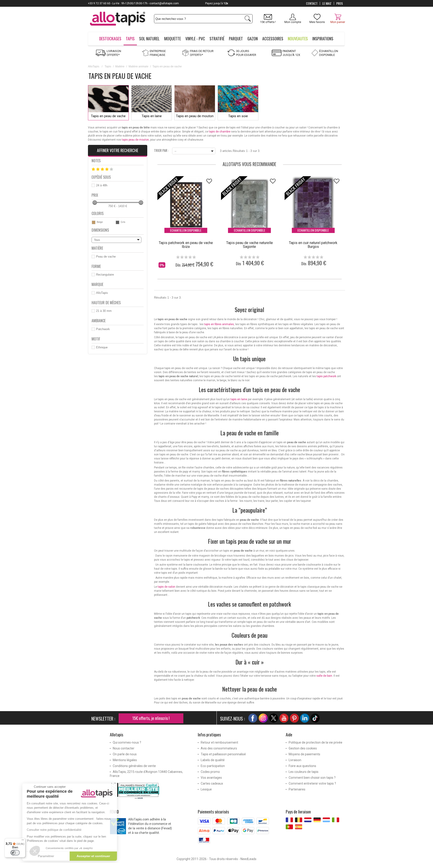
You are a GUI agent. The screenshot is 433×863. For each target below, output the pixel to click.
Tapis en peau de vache (108, 116)
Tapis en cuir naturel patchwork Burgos (313, 245)
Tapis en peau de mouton (195, 116)
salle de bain (324, 675)
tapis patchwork (326, 376)
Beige (100, 222)
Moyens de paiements (304, 754)
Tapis (108, 66)
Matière (119, 66)
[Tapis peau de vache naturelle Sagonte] (249, 204)
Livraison (295, 760)
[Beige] (93, 222)
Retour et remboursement (219, 742)
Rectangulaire (105, 274)
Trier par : (161, 150)
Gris (123, 222)
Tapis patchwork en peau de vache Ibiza (186, 245)
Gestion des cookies (303, 748)
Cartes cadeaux (212, 783)
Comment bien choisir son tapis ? (312, 777)
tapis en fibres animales (219, 324)
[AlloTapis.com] (117, 19)
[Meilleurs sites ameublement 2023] (150, 791)
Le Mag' (327, 3)
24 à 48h (101, 185)
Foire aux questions (302, 766)
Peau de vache (106, 256)
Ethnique (102, 347)
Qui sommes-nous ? (127, 742)
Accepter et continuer (100, 856)
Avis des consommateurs (219, 748)
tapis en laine (238, 399)
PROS (339, 3)
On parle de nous (125, 754)
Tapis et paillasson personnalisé (223, 754)
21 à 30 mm (104, 311)
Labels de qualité (213, 760)
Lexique (206, 789)
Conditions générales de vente (134, 766)
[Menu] (22, 841)
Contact (312, 3)
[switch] (15, 852)
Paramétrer (53, 856)
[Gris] (117, 222)
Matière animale (138, 66)
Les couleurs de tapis (303, 772)
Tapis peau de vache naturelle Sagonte (249, 245)
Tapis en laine (152, 116)
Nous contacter (123, 748)
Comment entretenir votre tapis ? (312, 783)
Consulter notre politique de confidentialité (61, 829)
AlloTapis (93, 66)
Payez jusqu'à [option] (216, 3)
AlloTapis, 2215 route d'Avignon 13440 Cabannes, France (146, 774)
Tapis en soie (238, 116)
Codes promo (210, 772)
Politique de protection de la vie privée (315, 742)
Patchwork (103, 329)
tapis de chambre (219, 131)
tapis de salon (166, 586)
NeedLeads (248, 859)
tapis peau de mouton (135, 139)
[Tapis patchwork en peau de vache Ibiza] (185, 204)
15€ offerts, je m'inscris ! (151, 718)
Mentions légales (125, 760)
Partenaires (297, 789)
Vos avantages (211, 777)
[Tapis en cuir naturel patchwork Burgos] (313, 204)
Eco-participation (213, 766)
